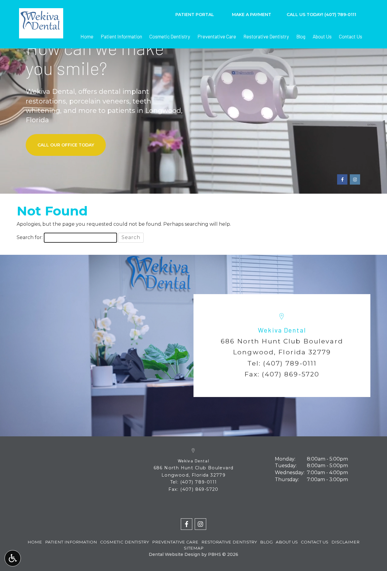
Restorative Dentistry (266, 36)
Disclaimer (345, 542)
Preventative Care (216, 36)
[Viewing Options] (13, 558)
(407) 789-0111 (290, 363)
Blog (300, 36)
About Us (322, 36)
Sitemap (193, 548)
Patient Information (121, 36)
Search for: (30, 237)
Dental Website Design (174, 554)
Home (86, 36)
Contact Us (350, 36)
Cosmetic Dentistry (169, 36)
